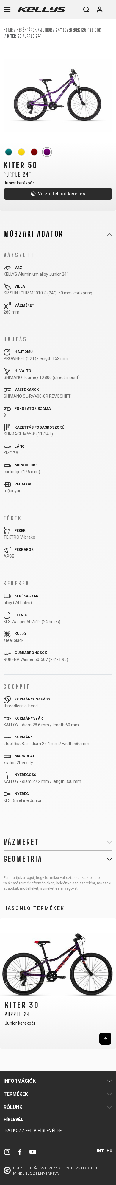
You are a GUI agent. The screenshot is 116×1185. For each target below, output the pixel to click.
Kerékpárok (26, 29)
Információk (20, 1081)
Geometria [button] (23, 859)
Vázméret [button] (21, 842)
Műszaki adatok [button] (34, 234)
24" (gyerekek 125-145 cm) (78, 29)
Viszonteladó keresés (61, 193)
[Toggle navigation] (7, 9)
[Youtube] (32, 1152)
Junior (46, 29)
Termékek (16, 1094)
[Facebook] (19, 1152)
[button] (6, 983)
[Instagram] (7, 1152)
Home (8, 29)
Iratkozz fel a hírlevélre (33, 1130)
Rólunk (13, 1107)
